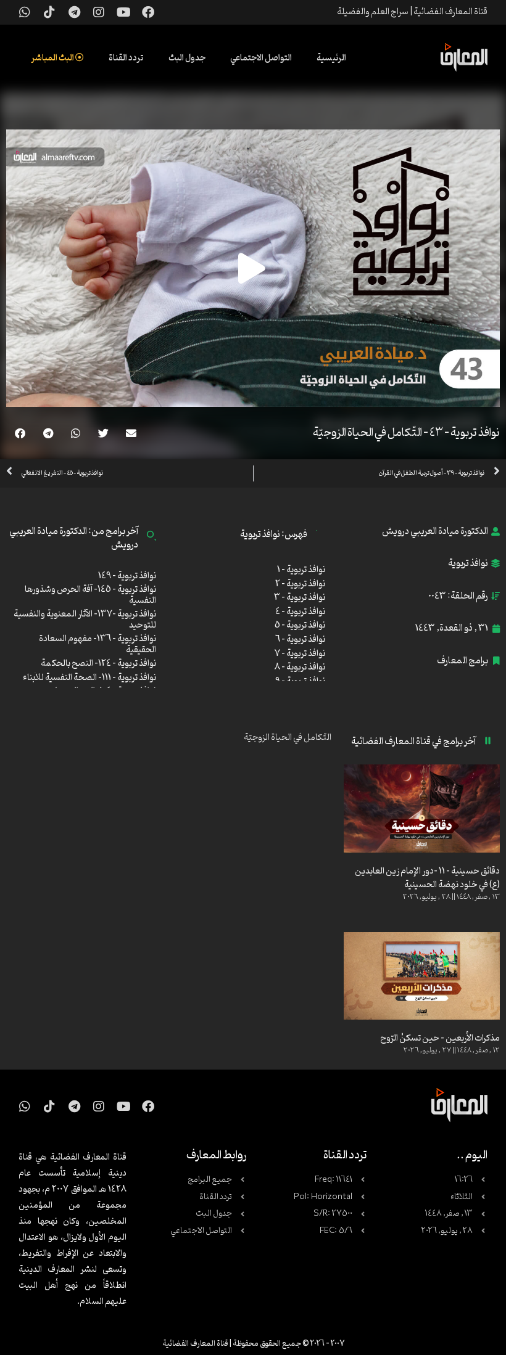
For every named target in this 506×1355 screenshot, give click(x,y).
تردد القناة (126, 58)
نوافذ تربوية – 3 (299, 597)
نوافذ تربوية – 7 (300, 653)
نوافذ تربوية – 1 (301, 569)
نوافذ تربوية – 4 (300, 611)
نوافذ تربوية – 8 (300, 667)
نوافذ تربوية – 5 (300, 625)
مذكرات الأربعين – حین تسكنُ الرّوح (440, 1038)
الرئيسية (331, 58)
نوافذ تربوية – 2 (300, 584)
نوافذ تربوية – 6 (300, 639)
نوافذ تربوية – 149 (127, 576)
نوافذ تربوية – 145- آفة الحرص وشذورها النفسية (90, 595)
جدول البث (186, 58)
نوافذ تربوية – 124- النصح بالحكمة (98, 663)
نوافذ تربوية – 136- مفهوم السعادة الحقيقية (97, 644)
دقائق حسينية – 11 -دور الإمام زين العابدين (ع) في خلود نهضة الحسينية (427, 878)
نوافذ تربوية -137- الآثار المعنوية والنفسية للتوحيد (85, 620)
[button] (131, 433)
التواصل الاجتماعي (261, 58)
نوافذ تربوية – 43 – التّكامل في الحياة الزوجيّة (406, 432)
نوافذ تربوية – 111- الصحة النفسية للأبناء (89, 677)
